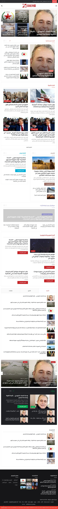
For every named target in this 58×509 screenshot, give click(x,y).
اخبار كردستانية (47, 502)
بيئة (23, 502)
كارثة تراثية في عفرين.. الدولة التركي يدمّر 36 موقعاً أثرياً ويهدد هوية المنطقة (27, 340)
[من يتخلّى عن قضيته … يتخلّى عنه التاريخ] (51, 420)
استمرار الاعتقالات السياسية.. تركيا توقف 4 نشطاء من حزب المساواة (11, 226)
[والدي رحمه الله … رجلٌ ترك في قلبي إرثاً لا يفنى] (51, 413)
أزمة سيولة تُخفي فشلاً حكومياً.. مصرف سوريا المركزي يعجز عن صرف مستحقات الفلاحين (44, 173)
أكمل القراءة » (49, 184)
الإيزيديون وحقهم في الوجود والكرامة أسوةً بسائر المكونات (12, 419)
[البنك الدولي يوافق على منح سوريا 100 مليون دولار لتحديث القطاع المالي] (51, 190)
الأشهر (29, 291)
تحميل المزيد (29, 147)
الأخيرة (47, 291)
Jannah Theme (4, 507)
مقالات (10, 391)
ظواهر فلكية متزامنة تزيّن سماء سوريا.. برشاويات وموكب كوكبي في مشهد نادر (43, 256)
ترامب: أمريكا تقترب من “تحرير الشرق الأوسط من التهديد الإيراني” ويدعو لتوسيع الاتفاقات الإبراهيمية (43, 134)
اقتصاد (25, 502)
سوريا (35, 502)
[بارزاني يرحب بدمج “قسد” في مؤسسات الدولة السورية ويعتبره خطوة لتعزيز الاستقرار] (51, 336)
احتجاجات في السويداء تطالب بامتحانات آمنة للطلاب (34, 346)
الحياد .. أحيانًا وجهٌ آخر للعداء (12, 411)
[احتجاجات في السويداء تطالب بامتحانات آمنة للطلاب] (51, 348)
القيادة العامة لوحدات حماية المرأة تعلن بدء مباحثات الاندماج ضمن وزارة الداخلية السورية (11, 76)
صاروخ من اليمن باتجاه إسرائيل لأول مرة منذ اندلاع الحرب (16, 105)
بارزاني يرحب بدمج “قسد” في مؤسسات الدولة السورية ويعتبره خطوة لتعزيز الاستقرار (26, 334)
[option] (29, 23)
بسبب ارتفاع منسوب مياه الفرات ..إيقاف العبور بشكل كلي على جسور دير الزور (22, 16)
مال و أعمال (4, 482)
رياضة (20, 502)
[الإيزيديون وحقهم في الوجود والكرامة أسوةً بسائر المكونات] (24, 420)
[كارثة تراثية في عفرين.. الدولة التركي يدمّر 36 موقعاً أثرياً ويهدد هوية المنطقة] (51, 342)
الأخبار (42, 502)
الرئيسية (52, 502)
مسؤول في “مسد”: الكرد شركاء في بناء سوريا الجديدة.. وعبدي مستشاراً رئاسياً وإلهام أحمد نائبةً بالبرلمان (24, 352)
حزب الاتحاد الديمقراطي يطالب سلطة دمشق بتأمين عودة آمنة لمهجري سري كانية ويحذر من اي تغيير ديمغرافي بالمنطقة (28, 1)
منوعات (16, 485)
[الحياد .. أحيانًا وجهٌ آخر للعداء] (24, 413)
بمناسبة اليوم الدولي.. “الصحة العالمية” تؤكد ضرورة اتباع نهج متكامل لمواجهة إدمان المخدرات (15, 159)
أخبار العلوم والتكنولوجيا (13, 502)
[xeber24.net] (29, 5)
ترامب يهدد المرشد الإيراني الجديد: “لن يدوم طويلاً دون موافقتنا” (16, 133)
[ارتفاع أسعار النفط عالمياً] (51, 196)
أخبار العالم (15, 480)
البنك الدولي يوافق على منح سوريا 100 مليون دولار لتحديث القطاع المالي (39, 189)
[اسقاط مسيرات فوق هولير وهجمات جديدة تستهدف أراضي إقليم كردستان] (24, 62)
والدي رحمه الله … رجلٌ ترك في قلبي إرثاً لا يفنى (39, 412)
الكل (10, 41)
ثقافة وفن (6, 502)
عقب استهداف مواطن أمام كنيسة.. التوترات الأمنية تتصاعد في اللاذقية (15, 180)
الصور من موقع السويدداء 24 (7, 480)
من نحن (23, 504)
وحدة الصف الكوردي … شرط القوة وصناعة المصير (43, 32)
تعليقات (10, 291)
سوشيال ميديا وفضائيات (30, 504)
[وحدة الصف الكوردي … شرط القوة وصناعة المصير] (43, 23)
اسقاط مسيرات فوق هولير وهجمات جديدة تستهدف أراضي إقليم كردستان (22, 30)
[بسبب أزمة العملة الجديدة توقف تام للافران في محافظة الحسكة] (24, 69)
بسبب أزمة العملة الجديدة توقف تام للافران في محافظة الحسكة (8, 30)
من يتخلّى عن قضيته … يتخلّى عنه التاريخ (38, 419)
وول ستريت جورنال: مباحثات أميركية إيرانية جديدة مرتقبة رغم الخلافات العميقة (43, 106)
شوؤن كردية (30, 502)
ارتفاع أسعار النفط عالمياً (40, 195)
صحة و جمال (15, 482)
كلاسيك (10, 482)
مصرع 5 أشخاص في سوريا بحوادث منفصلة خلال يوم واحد (15, 175)
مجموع (53, 362)
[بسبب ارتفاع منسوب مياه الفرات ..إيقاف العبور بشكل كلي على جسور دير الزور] (24, 47)
